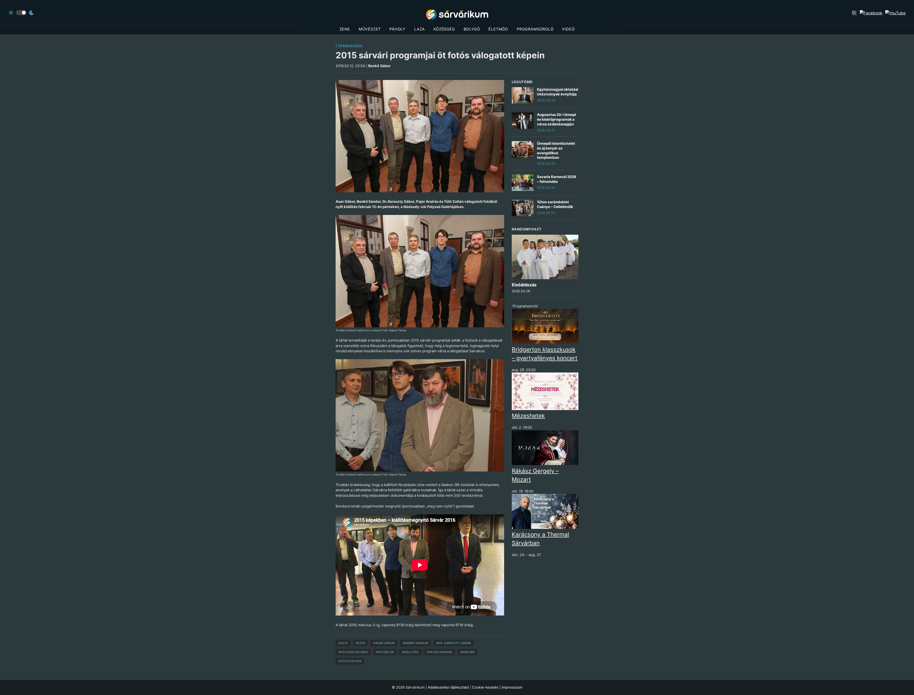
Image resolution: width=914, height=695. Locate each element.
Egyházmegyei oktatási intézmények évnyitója (557, 91)
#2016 (360, 643)
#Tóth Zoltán (349, 661)
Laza (419, 29)
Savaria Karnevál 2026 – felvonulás (556, 179)
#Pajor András (439, 652)
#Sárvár (467, 652)
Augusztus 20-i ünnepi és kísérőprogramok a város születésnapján (556, 119)
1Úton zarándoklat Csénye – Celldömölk (555, 204)
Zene (344, 29)
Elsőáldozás (524, 284)
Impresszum (512, 687)
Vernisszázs (350, 46)
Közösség (444, 29)
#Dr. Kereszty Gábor (453, 643)
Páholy (397, 29)
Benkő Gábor (379, 66)
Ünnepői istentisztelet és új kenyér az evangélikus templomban (556, 150)
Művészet (370, 29)
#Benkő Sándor (415, 643)
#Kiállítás (410, 652)
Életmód (498, 29)
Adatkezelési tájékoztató (448, 687)
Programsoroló (535, 29)
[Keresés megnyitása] (854, 13)
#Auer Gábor (384, 643)
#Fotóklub (385, 652)
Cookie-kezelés (485, 687)
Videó (568, 29)
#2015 (343, 643)
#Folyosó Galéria (353, 652)
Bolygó (472, 29)
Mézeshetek (528, 415)
